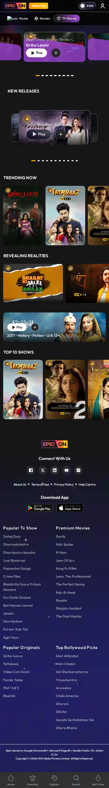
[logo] (54, 443)
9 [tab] (72, 75)
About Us (19, 484)
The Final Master (69, 616)
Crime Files (11, 576)
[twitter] (42, 469)
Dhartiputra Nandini (19, 552)
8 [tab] (68, 75)
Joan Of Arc (65, 560)
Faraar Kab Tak (15, 629)
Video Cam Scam (16, 672)
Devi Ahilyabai (67, 656)
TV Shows (69, 18)
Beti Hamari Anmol (18, 605)
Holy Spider (65, 544)
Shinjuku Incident (68, 608)
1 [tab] (37, 75)
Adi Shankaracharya (72, 672)
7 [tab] (63, 75)
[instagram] (78, 469)
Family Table (13, 680)
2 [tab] (42, 75)
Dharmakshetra (16, 544)
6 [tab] (59, 75)
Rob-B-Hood (65, 592)
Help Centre (87, 484)
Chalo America (67, 696)
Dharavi (62, 704)
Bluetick (9, 696)
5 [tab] (55, 75)
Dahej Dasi (11, 536)
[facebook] (30, 469)
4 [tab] (51, 75)
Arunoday (63, 688)
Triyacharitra (66, 680)
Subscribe (38, 6)
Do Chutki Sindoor (17, 597)
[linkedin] (54, 469)
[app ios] (70, 508)
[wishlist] (56, 53)
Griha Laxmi (12, 656)
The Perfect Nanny (70, 584)
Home (23, 18)
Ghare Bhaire (66, 728)
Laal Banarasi (14, 560)
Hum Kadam (12, 621)
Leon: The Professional (73, 576)
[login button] (102, 6)
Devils (60, 536)
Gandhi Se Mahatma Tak (75, 720)
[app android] (41, 508)
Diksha (61, 711)
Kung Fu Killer (66, 568)
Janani (8, 613)
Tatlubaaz (11, 664)
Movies (45, 18)
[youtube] (66, 469)
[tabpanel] (54, 42)
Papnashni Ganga (17, 568)
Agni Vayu (11, 637)
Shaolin (61, 600)
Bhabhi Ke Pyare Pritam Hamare (22, 586)
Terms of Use (40, 484)
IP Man (61, 552)
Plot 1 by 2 (11, 688)
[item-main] (23, 214)
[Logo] (15, 6)
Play (39, 52)
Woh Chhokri (66, 664)
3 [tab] (47, 75)
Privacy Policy (64, 484)
